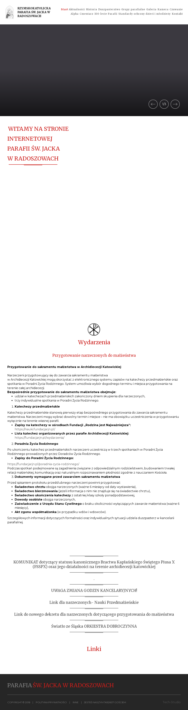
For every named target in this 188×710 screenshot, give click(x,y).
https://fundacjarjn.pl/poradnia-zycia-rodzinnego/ (43, 464)
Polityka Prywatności (51, 702)
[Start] (64, 9)
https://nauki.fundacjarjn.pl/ (35, 429)
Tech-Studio (171, 702)
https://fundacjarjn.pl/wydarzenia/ (39, 437)
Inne (75, 702)
